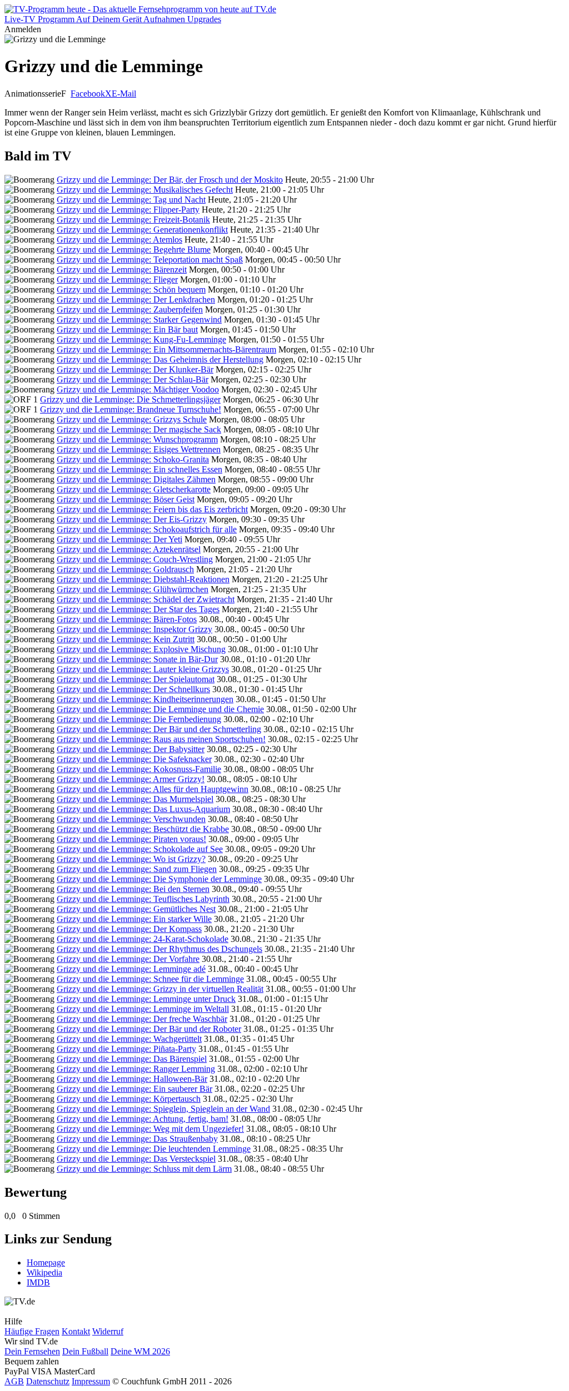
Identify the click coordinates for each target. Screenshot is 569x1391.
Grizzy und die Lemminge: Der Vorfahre (128, 959)
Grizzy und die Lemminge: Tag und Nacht (131, 199)
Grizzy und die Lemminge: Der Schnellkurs (133, 689)
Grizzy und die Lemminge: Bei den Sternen (133, 889)
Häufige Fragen (31, 1331)
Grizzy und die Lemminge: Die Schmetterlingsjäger (130, 399)
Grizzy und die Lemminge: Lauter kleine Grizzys (143, 669)
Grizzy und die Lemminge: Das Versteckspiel (136, 1158)
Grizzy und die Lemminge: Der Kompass (129, 929)
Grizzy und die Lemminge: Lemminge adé (131, 969)
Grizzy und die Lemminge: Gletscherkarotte (134, 489)
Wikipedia (44, 1272)
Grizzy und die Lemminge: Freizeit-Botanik (133, 219)
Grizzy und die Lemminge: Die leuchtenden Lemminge (154, 1148)
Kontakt (76, 1331)
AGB (14, 1381)
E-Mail (124, 93)
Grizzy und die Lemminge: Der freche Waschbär (142, 1019)
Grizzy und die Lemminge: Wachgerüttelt (129, 1039)
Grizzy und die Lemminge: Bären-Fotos (127, 619)
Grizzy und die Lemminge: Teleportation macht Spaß (150, 259)
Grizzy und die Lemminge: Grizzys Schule (132, 419)
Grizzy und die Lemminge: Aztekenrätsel (129, 549)
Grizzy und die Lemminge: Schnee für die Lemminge (150, 979)
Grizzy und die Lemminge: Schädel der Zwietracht (145, 599)
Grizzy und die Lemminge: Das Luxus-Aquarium (143, 809)
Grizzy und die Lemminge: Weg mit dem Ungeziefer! (150, 1128)
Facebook (88, 93)
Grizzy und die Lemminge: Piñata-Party (126, 1049)
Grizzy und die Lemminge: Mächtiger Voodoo (138, 389)
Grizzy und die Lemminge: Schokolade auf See (140, 849)
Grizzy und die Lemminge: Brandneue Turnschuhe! (130, 409)
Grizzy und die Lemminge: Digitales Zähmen (136, 479)
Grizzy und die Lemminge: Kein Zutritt (125, 639)
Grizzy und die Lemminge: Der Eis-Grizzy (132, 519)
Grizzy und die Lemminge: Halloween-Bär (132, 1078)
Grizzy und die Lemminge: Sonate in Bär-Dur (137, 659)
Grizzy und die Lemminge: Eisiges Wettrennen (139, 449)
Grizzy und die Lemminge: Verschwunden (131, 819)
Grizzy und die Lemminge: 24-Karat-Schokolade (142, 939)
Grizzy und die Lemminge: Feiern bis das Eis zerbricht (152, 509)
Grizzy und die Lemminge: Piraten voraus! (131, 839)
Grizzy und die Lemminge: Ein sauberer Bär (134, 1088)
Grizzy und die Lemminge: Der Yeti (119, 539)
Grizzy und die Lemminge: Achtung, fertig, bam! (142, 1118)
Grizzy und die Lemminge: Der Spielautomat (135, 679)
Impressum (91, 1381)
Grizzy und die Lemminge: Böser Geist (125, 499)
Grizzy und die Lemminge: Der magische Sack (139, 429)
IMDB (38, 1282)
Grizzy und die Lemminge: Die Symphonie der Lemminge (159, 879)
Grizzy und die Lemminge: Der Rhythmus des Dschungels (159, 949)
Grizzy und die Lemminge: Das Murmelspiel (135, 799)
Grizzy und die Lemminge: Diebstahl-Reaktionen (143, 579)
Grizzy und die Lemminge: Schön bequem (131, 289)
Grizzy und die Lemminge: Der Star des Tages (138, 609)
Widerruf (107, 1331)
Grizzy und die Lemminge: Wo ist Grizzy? (131, 859)
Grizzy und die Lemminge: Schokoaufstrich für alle (147, 529)
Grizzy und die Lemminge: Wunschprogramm (137, 439)
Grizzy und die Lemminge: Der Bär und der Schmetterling (159, 729)
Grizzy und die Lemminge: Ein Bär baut (127, 329)
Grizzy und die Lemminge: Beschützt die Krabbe (143, 829)
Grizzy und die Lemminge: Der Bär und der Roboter (149, 1029)
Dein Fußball (85, 1351)
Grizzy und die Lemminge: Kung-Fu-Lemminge (141, 339)
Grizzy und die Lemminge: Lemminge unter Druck (146, 999)
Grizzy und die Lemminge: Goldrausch (125, 569)
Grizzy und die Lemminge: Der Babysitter (130, 749)
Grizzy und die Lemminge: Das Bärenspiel (132, 1059)
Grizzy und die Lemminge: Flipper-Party (128, 209)
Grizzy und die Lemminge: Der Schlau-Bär (132, 379)
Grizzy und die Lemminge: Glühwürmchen (132, 589)
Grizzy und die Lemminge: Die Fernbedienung (139, 719)
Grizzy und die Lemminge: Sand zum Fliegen (137, 869)
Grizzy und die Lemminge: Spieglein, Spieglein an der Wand (163, 1108)
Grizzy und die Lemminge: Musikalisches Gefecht (145, 189)
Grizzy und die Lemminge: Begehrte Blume (134, 249)
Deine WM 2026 (140, 1351)
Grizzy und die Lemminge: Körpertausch (129, 1098)
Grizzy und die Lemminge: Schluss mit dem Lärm (144, 1168)
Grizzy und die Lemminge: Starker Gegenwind (139, 319)
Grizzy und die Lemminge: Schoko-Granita (133, 459)
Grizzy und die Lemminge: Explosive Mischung (141, 649)
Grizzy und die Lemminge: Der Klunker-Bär (135, 369)
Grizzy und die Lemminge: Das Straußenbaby (137, 1138)
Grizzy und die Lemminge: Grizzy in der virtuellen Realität (160, 989)
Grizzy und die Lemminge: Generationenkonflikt (142, 229)
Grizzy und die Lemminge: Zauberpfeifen (130, 309)
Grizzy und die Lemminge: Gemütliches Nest (136, 909)
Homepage (46, 1262)
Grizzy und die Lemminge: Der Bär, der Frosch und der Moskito (170, 179)
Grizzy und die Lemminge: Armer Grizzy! (130, 779)
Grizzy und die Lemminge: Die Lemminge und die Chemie (160, 709)
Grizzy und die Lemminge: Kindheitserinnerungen (145, 699)
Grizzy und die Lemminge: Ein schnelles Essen (139, 469)
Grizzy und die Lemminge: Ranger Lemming (136, 1069)
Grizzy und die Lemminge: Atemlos (119, 239)
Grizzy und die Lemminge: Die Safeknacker (134, 759)
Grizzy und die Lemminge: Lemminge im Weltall (143, 1009)
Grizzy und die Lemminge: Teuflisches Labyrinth (143, 899)
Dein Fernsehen (32, 1351)
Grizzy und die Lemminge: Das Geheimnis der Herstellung (160, 359)
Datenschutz (47, 1381)
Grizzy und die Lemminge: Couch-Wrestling (135, 559)
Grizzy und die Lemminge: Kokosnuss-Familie (139, 769)
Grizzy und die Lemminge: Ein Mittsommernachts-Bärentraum (166, 349)
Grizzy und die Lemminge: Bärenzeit (122, 269)
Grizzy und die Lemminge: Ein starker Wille (134, 919)
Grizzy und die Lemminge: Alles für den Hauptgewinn (152, 789)
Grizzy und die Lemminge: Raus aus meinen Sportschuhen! (161, 739)
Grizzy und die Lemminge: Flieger (117, 279)
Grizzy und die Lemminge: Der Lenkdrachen (136, 299)
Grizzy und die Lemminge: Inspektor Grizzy (134, 629)
